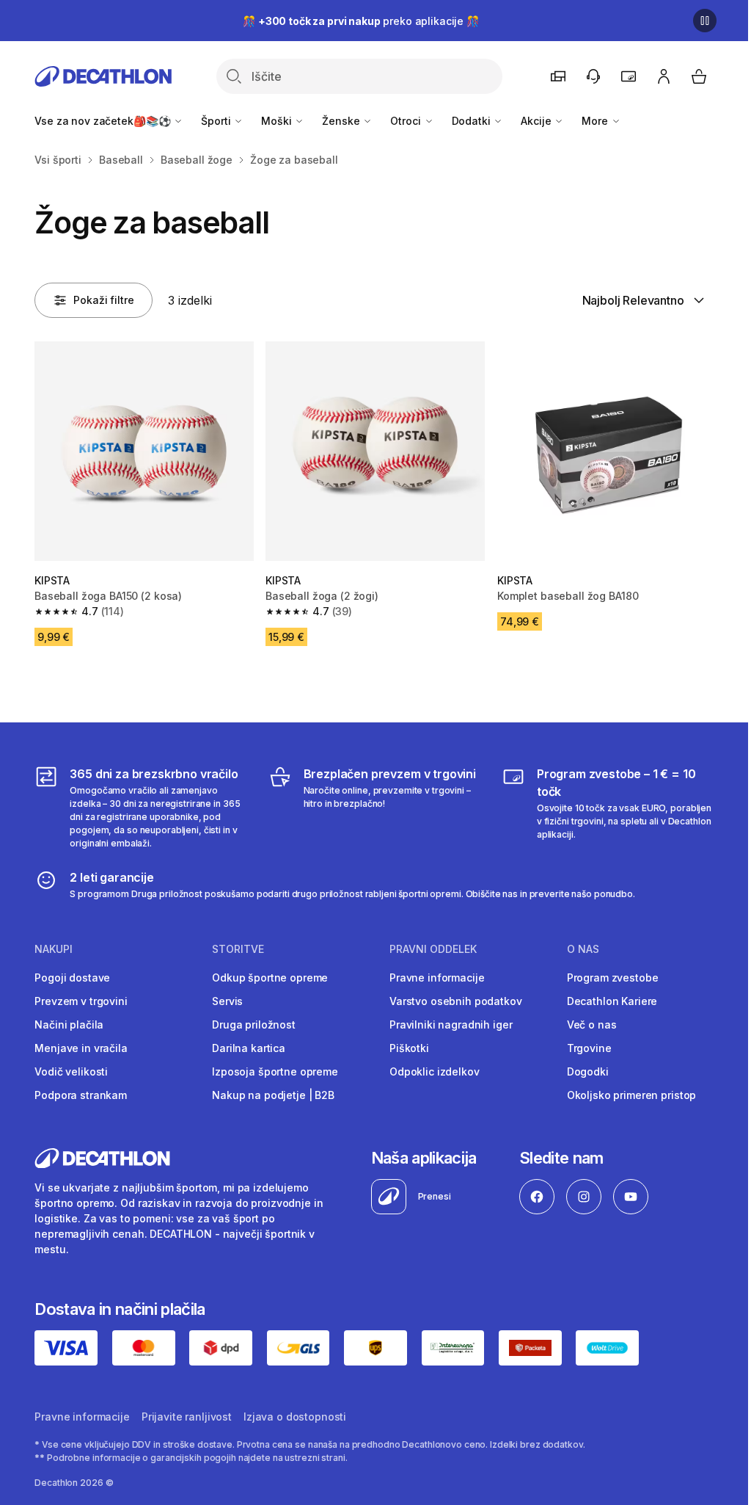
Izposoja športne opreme (275, 1071)
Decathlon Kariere (612, 1001)
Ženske (342, 121)
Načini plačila (68, 1024)
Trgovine (589, 1048)
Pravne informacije (436, 977)
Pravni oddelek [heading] (433, 949)
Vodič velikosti (71, 1071)
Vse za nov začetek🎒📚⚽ (103, 121)
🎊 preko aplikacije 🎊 (361, 21)
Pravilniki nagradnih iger (451, 1024)
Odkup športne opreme (270, 977)
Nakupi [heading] (53, 949)
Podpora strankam (80, 1095)
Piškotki (409, 1048)
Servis (227, 1001)
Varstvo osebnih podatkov (455, 1001)
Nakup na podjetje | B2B (273, 1095)
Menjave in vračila (80, 1048)
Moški (277, 121)
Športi (217, 121)
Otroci (406, 121)
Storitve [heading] (238, 949)
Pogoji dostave (72, 977)
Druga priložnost (254, 1024)
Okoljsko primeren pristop (632, 1095)
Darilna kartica (248, 1048)
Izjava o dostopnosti (294, 1416)
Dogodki (588, 1071)
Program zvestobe (613, 977)
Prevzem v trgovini (80, 1001)
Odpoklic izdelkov (434, 1071)
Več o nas (592, 1024)
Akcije (537, 121)
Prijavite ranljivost (187, 1416)
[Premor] (705, 20)
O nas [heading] (583, 949)
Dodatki (473, 121)
